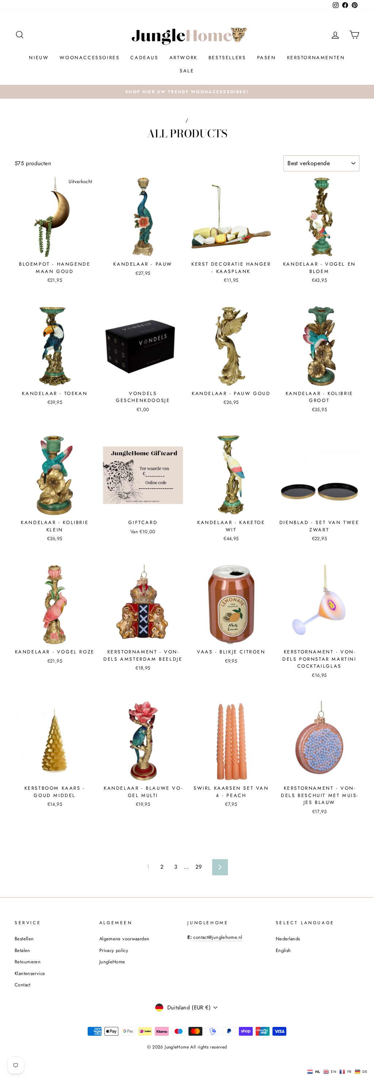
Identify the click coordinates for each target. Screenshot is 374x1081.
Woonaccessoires (89, 57)
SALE (187, 70)
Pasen (266, 57)
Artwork (183, 57)
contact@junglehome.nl (217, 937)
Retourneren (28, 961)
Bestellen (24, 938)
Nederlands (288, 938)
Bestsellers (227, 57)
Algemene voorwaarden (124, 938)
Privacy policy (113, 950)
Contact (23, 984)
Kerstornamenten (316, 57)
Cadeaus (144, 57)
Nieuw (39, 57)
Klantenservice (30, 973)
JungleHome (112, 961)
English (283, 950)
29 (198, 867)
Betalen (22, 950)
